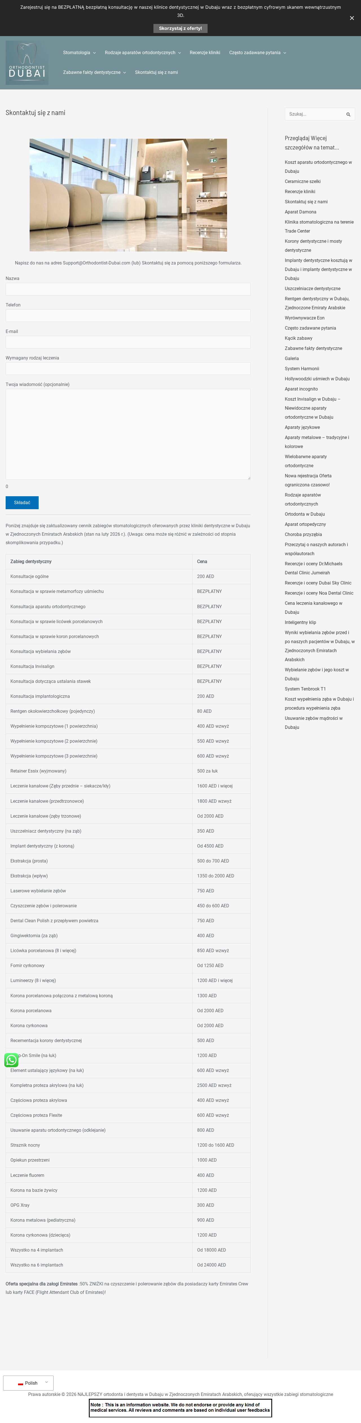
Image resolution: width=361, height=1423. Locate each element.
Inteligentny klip (300, 622)
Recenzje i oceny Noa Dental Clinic (319, 593)
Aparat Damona (300, 212)
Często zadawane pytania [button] (255, 52)
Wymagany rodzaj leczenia (32, 358)
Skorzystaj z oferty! (180, 28)
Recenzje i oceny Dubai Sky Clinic (318, 583)
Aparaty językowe (302, 427)
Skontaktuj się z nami (156, 72)
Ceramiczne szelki (303, 181)
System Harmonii (302, 368)
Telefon (13, 305)
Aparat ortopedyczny (305, 524)
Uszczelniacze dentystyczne (312, 288)
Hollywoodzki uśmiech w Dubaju (317, 378)
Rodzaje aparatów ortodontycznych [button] (140, 52)
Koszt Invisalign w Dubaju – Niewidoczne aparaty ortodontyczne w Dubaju (313, 408)
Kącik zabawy (298, 338)
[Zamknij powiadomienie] (352, 18)
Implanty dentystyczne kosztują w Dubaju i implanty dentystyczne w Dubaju (318, 269)
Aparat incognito (301, 389)
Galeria (292, 358)
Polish (31, 1383)
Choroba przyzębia (303, 534)
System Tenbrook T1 (305, 689)
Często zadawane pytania (310, 328)
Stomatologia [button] (76, 52)
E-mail (12, 331)
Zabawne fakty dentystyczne (313, 348)
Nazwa (12, 278)
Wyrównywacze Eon (305, 318)
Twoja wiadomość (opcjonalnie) (38, 435)
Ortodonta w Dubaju (305, 514)
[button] (93, 53)
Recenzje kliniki (205, 52)
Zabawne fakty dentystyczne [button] (91, 72)
